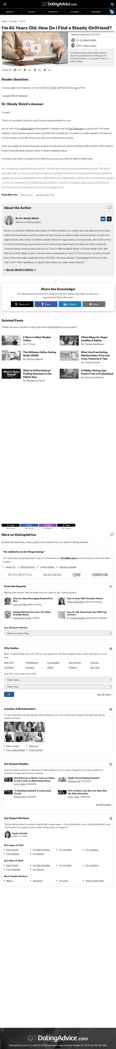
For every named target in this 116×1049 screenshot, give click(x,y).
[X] (109, 219)
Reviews (96, 11)
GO (9, 694)
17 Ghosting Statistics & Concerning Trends (32, 792)
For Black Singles (41, 849)
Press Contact (36, 749)
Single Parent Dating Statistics (84, 777)
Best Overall (12, 849)
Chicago (94, 662)
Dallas (50, 667)
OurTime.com (75, 128)
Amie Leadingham (76, 601)
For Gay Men (65, 849)
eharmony (38, 880)
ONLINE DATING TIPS (45, 195)
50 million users (69, 558)
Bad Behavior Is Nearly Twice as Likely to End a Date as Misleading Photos (34, 779)
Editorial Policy (27, 566)
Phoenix (73, 667)
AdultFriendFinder (95, 880)
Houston (30, 667)
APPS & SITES (26, 195)
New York (8, 662)
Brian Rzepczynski (22, 617)
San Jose (94, 667)
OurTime (63, 880)
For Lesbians (92, 849)
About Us (10, 566)
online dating (27, 128)
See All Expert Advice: (16, 627)
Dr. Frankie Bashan (76, 617)
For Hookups (12, 853)
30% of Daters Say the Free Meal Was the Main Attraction (87, 792)
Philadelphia (32, 662)
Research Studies (67, 566)
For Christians (13, 869)
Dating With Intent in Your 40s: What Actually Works (32, 613)
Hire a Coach (12, 745)
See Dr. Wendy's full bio (19, 269)
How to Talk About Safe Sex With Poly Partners (87, 613)
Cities (31, 11)
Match (9, 880)
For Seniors (38, 853)
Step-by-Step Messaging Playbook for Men (33, 600)
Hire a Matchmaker (15, 749)
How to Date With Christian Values (85, 598)
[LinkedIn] (103, 219)
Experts (52, 11)
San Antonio (75, 662)
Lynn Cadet (19, 783)
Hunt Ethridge (20, 604)
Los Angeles (53, 662)
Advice (9, 11)
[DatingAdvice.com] (59, 4)
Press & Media (47, 566)
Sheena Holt (74, 781)
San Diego (9, 667)
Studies (74, 11)
